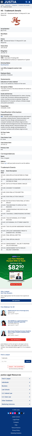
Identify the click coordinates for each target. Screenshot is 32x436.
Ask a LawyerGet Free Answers (6, 292)
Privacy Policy (16, 430)
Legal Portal (16, 419)
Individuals (5, 382)
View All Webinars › (16, 339)
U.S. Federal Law (7, 393)
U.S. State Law (6, 397)
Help (16, 425)
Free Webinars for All (7, 307)
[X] (21, 413)
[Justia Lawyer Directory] (23, 413)
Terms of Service (16, 427)
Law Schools (6, 389)
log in (5, 163)
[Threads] (17, 413)
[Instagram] (15, 413)
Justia (2, 5)
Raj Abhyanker (5, 65)
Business (4, 386)
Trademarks (8, 5)
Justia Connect (16, 417)
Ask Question (16, 300)
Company (16, 422)
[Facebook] (13, 413)
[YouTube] (11, 413)
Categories (14, 5)
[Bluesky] (19, 413)
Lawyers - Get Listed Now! (16, 366)
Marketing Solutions (8, 404)
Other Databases (7, 400)
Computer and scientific (24, 5)
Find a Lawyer (5, 355)
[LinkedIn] (8, 413)
